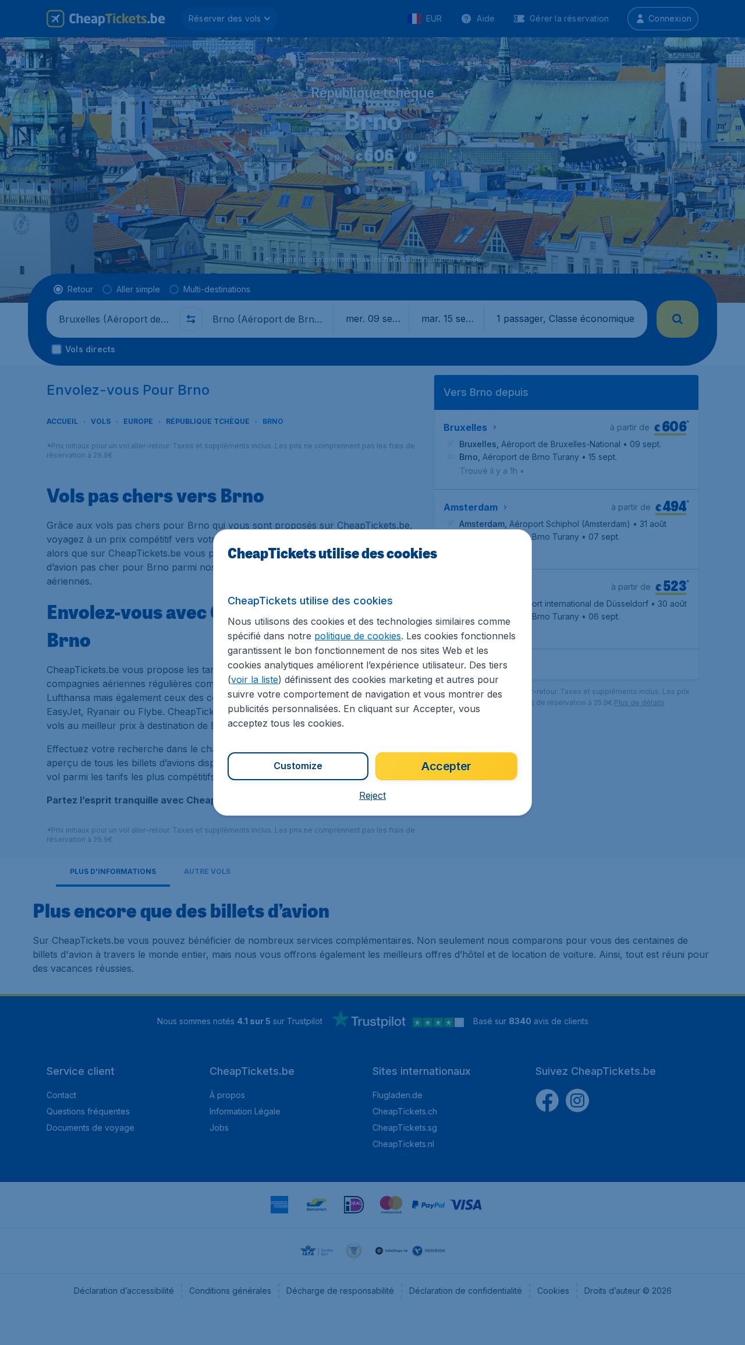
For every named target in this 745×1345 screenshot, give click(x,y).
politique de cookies (357, 636)
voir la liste (254, 679)
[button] (372, 795)
